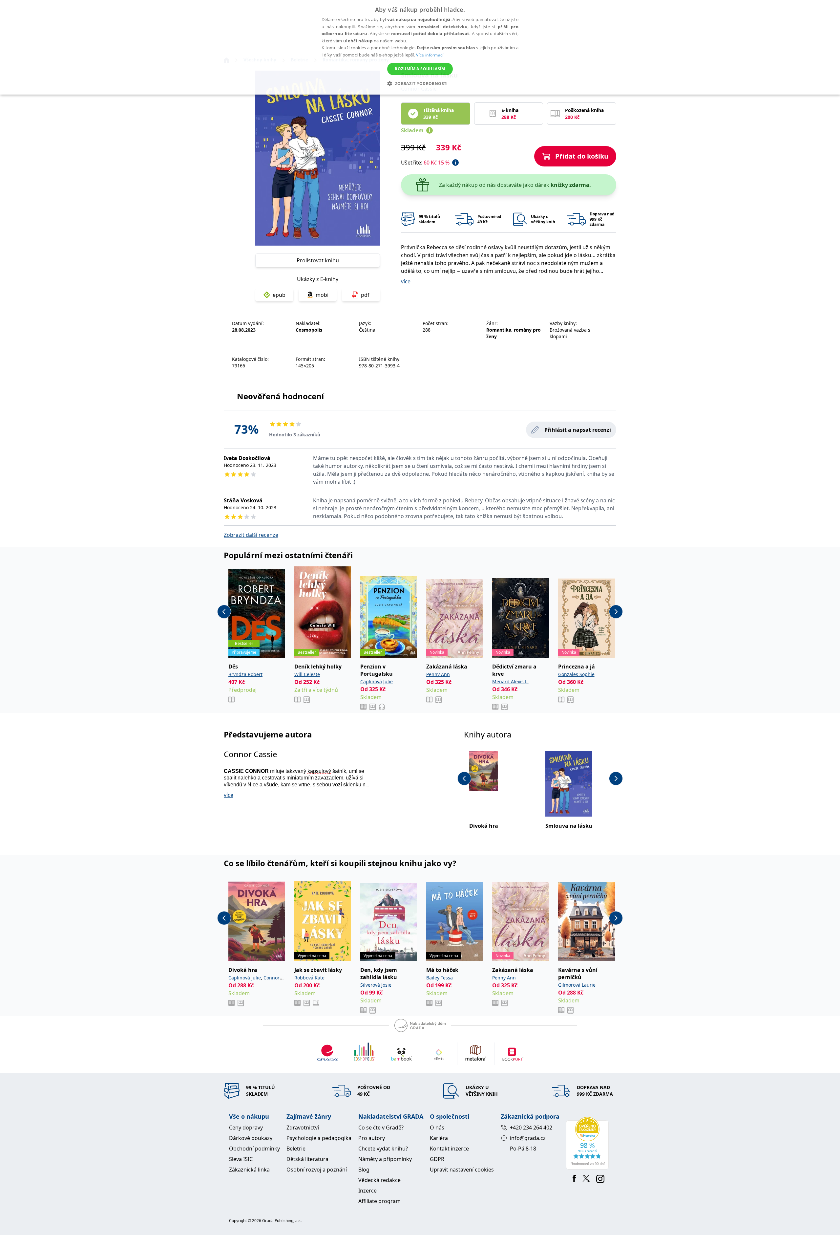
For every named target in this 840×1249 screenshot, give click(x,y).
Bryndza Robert (245, 674)
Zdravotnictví (302, 1127)
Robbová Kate (309, 978)
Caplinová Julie (376, 681)
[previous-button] (224, 612)
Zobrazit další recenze (251, 534)
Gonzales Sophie (576, 674)
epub (279, 294)
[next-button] (616, 612)
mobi (322, 294)
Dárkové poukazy (250, 1138)
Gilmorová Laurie (577, 985)
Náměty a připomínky (385, 1159)
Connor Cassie (250, 754)
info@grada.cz (528, 1138)
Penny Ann (438, 674)
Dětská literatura (307, 1159)
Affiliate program (379, 1201)
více (405, 281)
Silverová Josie (375, 985)
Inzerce (367, 1190)
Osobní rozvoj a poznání (316, 1169)
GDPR (437, 1159)
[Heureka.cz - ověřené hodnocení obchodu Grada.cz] (588, 1143)
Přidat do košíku (581, 156)
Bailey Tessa (439, 978)
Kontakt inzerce (449, 1148)
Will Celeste (307, 674)
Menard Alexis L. (510, 681)
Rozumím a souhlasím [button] (420, 69)
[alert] (420, 47)
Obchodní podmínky (254, 1148)
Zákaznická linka (249, 1169)
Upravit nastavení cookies (462, 1169)
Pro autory (371, 1138)
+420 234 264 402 (531, 1127)
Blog (363, 1169)
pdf (365, 294)
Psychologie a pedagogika (318, 1138)
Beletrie (295, 1148)
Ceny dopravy (246, 1127)
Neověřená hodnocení (280, 396)
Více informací (429, 55)
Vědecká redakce (379, 1180)
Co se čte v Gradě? (381, 1127)
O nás (437, 1127)
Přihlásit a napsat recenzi (577, 429)
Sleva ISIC (241, 1159)
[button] (420, 83)
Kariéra (439, 1138)
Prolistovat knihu (318, 260)
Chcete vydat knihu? (383, 1148)
